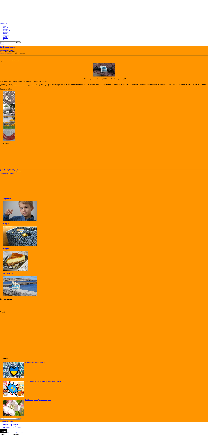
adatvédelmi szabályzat (9, 425)
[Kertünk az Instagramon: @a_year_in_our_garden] (13, 408)
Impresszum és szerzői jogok (10, 424)
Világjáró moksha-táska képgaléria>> (22, 84)
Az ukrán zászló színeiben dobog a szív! (35, 362)
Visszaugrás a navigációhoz (7, 173)
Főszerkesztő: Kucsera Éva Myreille (12, 427)
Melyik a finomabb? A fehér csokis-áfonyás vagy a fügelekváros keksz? (43, 381)
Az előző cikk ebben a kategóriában (9, 169)
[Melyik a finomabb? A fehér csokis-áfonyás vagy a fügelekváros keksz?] (13, 389)
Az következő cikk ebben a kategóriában (10, 171)
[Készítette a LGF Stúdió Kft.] (15, 432)
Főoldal (2, 44)
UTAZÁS (11, 143)
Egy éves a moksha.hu (7, 47)
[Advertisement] (49, 11)
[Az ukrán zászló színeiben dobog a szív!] (13, 370)
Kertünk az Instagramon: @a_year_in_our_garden (38, 400)
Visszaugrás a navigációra (6, 50)
